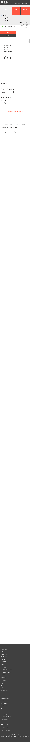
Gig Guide (7, 18)
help (2, 688)
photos (3, 659)
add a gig (3, 677)
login (2, 683)
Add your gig (8, 45)
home (2, 651)
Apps (5, 54)
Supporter (25, 3)
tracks (25, 27)
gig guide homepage (6, 669)
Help (4, 5)
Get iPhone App (5, 728)
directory (3, 661)
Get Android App (5, 730)
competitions (5, 690)
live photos (25, 23)
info (2, 711)
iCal (2, 127)
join (2, 685)
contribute (4, 703)
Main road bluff (6, 97)
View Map (3, 100)
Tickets (6, 16)
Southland (19, 132)
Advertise (17, 3)
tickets (3, 674)
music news (4, 654)
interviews (4, 656)
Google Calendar (9, 127)
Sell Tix (11, 3)
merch (2, 664)
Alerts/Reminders (6, 716)
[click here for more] (15, 67)
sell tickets (4, 701)
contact (3, 696)
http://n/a (4, 103)
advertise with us (6, 698)
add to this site (5, 706)
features (24, 25)
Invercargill (12, 132)
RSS (16, 127)
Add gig (5, 3)
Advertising (7, 49)
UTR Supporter (5, 719)
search (7, 11)
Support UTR (8, 52)
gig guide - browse (6, 672)
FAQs (2, 708)
